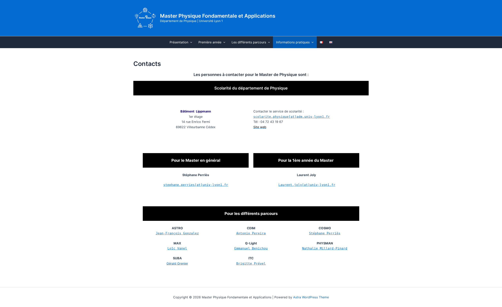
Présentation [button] (179, 42)
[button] (190, 42)
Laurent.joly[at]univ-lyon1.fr (306, 185)
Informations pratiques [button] (293, 42)
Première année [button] (209, 42)
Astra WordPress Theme (311, 297)
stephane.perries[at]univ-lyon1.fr (195, 185)
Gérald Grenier (177, 263)
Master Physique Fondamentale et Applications (217, 16)
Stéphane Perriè (323, 233)
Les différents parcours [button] (249, 42)
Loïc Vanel (177, 248)
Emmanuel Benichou (251, 248)
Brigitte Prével (251, 263)
